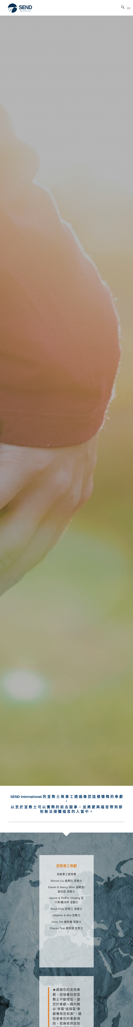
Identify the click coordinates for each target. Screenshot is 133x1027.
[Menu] (128, 7)
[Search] (121, 8)
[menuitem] (121, 8)
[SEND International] (20, 8)
